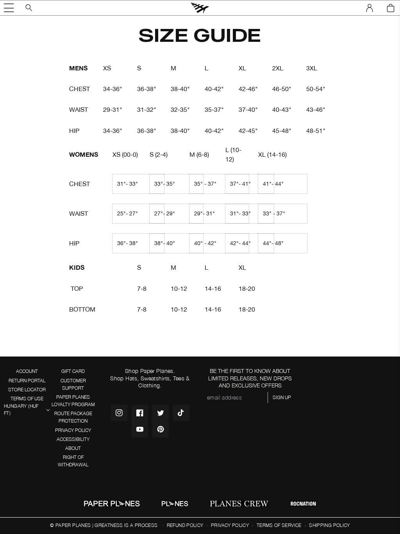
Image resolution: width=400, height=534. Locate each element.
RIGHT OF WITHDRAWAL (73, 461)
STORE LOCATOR (27, 389)
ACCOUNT (27, 371)
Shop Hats (123, 378)
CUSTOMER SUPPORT (73, 384)
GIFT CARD (73, 371)
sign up (282, 397)
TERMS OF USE (27, 398)
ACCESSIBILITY (73, 439)
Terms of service (279, 525)
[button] (9, 8)
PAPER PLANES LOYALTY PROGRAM (73, 400)
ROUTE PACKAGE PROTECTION (73, 417)
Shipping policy (329, 525)
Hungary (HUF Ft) (21, 410)
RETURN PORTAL (27, 380)
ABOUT (73, 448)
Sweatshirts (155, 378)
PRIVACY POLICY (73, 430)
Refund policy (185, 525)
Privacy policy (230, 525)
